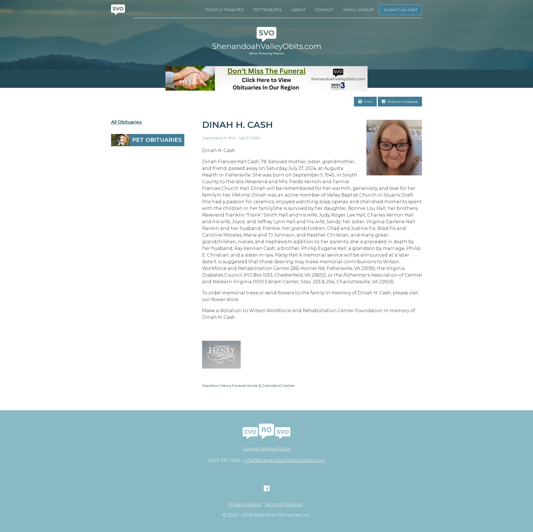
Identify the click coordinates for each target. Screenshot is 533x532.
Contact (324, 9)
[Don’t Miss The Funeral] (266, 78)
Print (368, 102)
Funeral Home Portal (266, 448)
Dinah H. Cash (237, 124)
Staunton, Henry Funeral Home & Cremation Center (248, 385)
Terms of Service (283, 504)
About (298, 9)
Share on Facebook (402, 102)
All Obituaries (126, 122)
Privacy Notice (244, 504)
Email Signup (358, 9)
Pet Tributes (267, 9)
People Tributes (224, 9)
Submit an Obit (401, 9)
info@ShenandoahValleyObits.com (284, 460)
